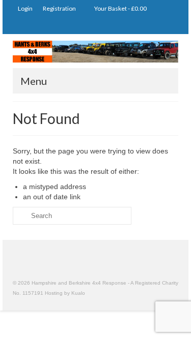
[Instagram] (140, 25)
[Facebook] (169, 25)
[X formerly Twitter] (155, 25)
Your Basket (120, 8)
